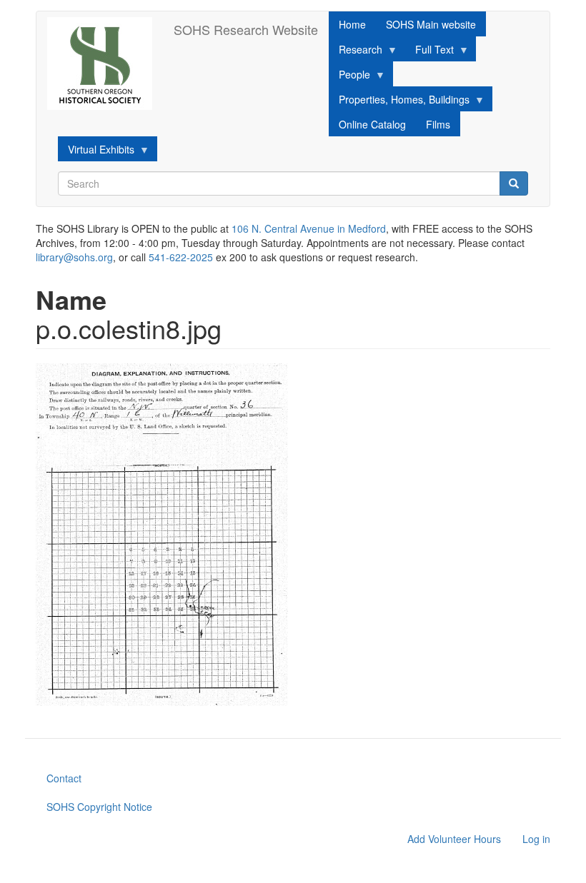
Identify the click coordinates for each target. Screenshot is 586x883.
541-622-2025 (181, 257)
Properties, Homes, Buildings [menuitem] (399, 101)
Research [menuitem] (355, 51)
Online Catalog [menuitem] (372, 124)
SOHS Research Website (246, 29)
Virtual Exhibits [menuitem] (96, 151)
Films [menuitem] (438, 124)
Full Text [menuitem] (429, 51)
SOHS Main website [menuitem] (431, 24)
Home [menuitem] (352, 24)
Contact (63, 778)
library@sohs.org (74, 257)
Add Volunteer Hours (454, 839)
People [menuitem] (349, 76)
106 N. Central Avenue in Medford (309, 228)
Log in (536, 839)
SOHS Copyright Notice (99, 806)
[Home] (105, 63)
